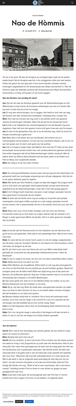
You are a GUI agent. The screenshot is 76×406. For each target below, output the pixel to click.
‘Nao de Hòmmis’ (38, 15)
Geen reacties (46, 31)
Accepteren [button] (29, 401)
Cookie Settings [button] (8, 401)
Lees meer (19, 401)
